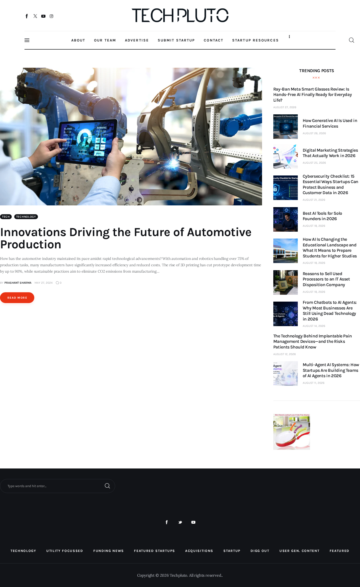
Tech (6, 216)
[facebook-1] (167, 522)
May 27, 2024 (44, 282)
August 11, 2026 (313, 383)
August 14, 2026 (314, 326)
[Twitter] (35, 15)
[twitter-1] (180, 522)
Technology (26, 216)
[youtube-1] (193, 522)
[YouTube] (43, 15)
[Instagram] (51, 15)
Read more (17, 297)
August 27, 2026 (284, 107)
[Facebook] (27, 15)
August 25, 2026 (314, 162)
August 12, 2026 (284, 354)
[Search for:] (57, 485)
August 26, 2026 (314, 133)
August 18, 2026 (314, 225)
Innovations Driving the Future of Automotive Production (126, 238)
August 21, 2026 (314, 199)
